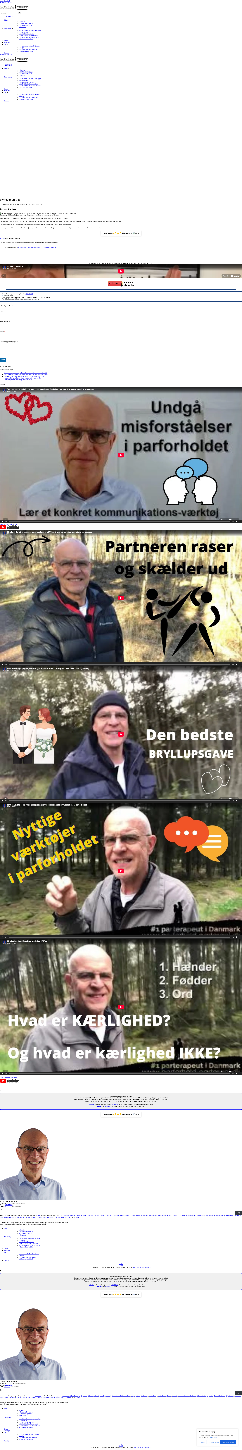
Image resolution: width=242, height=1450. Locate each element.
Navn (2, 311)
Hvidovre (222, 1215)
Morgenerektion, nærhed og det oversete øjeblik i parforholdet (22, 378)
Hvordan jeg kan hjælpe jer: (9, 342)
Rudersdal (46, 1217)
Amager (77, 1215)
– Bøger (21, 47)
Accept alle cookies (228, 1442)
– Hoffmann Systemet (25, 25)
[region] (217, 1437)
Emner (6, 40)
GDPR (121, 1264)
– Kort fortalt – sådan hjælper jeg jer (30, 30)
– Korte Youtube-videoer (26, 34)
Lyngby (13, 1217)
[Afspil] (2, 521)
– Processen (22, 27)
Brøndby (102, 1215)
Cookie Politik (213, 1437)
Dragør (133, 1215)
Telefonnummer (5, 321)
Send (3, 360)
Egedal (138, 1215)
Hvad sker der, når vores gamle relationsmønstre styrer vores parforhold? (25, 373)
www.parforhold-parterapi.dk (142, 1267)
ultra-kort (107, 1106)
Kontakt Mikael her (6, 2)
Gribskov (193, 1215)
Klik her (2, 238)
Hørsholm (238, 1215)
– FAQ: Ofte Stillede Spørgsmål (28, 35)
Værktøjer (7, 42)
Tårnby (57, 1217)
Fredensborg (144, 1215)
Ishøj (1, 1217)
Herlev (211, 1215)
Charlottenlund (116, 1215)
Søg (1, 1210)
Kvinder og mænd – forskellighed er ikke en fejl (18, 379)
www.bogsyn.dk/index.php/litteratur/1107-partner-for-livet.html (37, 247)
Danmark (38, 1215)
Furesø (169, 1215)
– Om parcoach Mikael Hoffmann (29, 46)
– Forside (22, 22)
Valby (62, 1217)
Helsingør (205, 1215)
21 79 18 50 (8, 17)
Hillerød (216, 1215)
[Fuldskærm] (239, 521)
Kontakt (6, 53)
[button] (8, 20)
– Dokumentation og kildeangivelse (29, 37)
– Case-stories (23, 32)
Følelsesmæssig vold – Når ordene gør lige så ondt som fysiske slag (24, 376)
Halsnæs (199, 1215)
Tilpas (202, 1442)
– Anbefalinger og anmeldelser (28, 49)
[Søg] (19, 13)
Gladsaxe (181, 1215)
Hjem (5, 1228)
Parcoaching (7, 1237)
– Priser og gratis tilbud (26, 51)
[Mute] (236, 521)
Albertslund (65, 1215)
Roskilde (39, 1217)
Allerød (72, 1215)
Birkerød (96, 1215)
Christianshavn (125, 1215)
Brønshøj (108, 1215)
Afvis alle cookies (214, 1442)
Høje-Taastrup (230, 1215)
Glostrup (187, 1215)
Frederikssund (162, 1215)
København (7, 1217)
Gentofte (174, 1215)
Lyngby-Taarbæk (22, 1217)
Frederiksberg (153, 1215)
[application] (121, 455)
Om (5, 1252)
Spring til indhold (5, 1)
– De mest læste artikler (26, 39)
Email (2, 331)
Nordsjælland (32, 1217)
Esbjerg (78, 1217)
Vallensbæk (68, 1217)
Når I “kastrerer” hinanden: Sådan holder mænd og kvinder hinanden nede (26, 374)
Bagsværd (84, 1215)
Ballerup (90, 1215)
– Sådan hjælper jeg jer (26, 23)
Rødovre (52, 1217)
